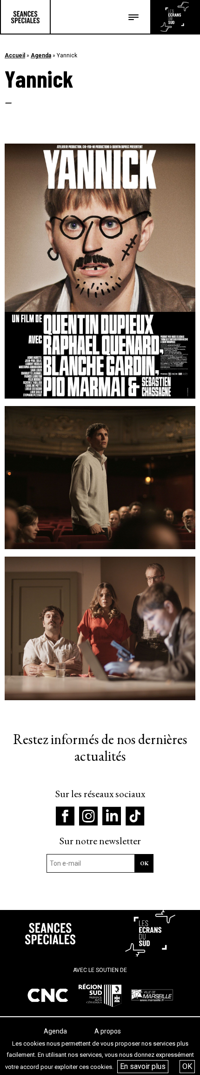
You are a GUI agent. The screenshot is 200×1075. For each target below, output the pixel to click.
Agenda (41, 55)
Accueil (15, 55)
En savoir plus (143, 1066)
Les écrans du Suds (174, 17)
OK (187, 1066)
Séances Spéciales (25, 17)
